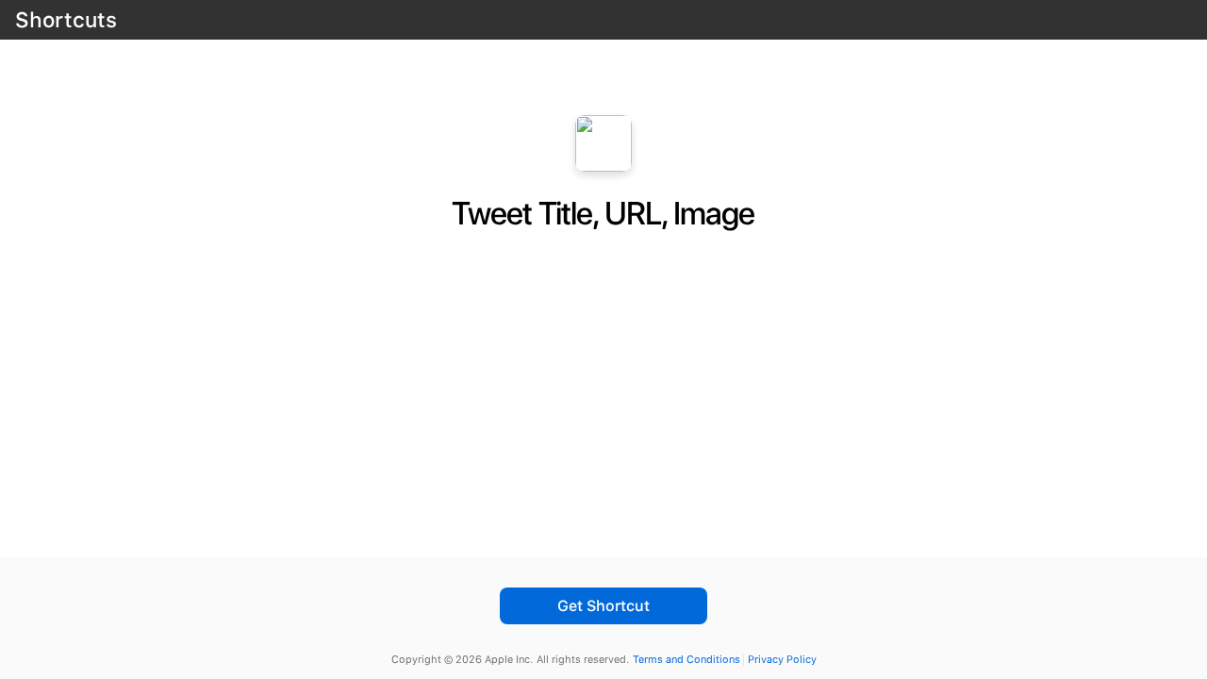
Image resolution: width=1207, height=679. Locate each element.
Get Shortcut (603, 606)
